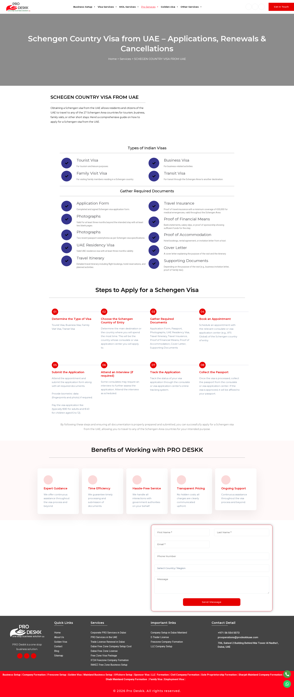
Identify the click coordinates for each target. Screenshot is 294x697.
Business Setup (82, 6)
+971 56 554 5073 (228, 632)
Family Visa (155, 679)
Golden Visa (75, 674)
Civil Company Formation (185, 674)
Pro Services (148, 6)
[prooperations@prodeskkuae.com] (213, 637)
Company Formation (34, 674)
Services (125, 59)
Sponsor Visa (141, 674)
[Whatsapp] (287, 684)
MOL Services (127, 6)
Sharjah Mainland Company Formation (260, 674)
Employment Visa (174, 679)
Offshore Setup (123, 674)
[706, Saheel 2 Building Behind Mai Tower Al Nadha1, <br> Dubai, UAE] (213, 644)
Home (112, 59)
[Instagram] (26, 656)
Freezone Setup (56, 674)
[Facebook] (20, 656)
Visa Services (106, 6)
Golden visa (168, 6)
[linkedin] (255, 7)
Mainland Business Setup (97, 674)
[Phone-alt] (287, 674)
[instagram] (261, 7)
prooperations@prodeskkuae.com (238, 637)
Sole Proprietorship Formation (219, 674)
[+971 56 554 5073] (213, 632)
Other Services (190, 6)
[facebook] (249, 7)
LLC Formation (160, 674)
